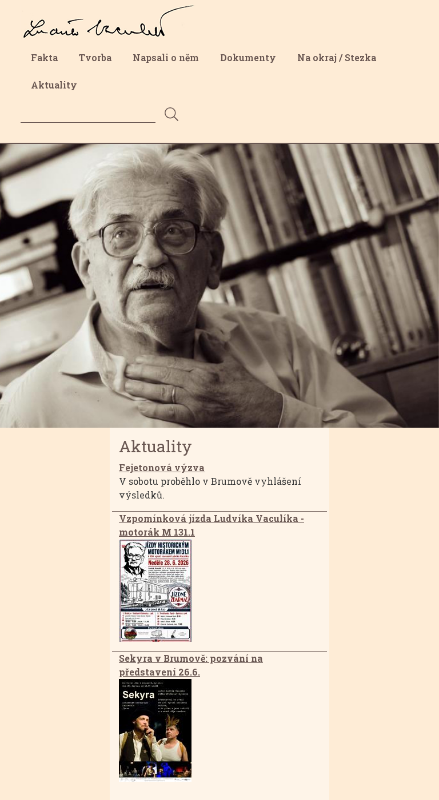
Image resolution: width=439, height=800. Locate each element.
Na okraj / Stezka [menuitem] (336, 57)
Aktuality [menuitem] (54, 85)
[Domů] (113, 13)
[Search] (171, 115)
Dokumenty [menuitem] (248, 57)
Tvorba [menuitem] (95, 57)
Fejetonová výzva (162, 467)
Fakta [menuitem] (44, 57)
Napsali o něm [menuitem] (166, 57)
